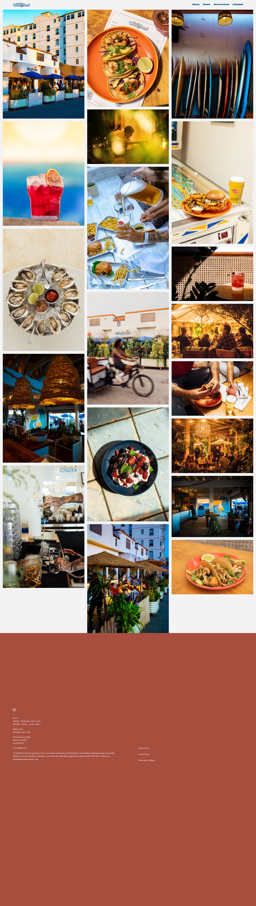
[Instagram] (14, 709)
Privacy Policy (143, 748)
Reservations (221, 5)
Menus (206, 5)
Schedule (238, 5)
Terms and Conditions (146, 760)
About (196, 5)
